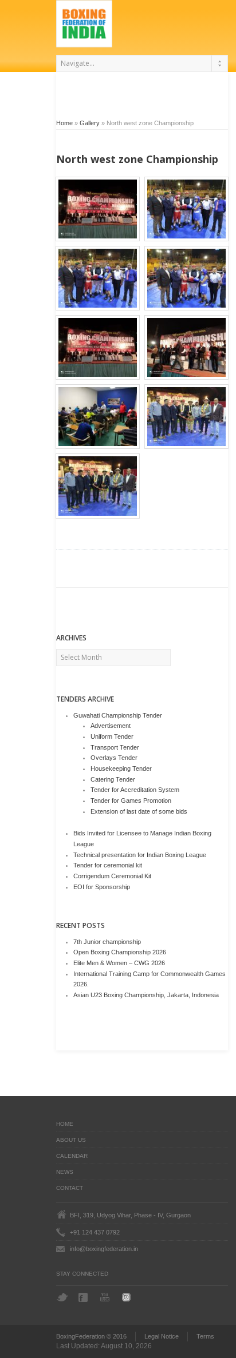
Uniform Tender (112, 736)
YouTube (106, 1297)
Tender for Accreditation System (135, 789)
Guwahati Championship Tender (117, 715)
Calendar (72, 1156)
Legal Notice (161, 1336)
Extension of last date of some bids (139, 811)
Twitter (62, 1297)
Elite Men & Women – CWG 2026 (119, 962)
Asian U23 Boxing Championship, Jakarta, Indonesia (146, 994)
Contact (69, 1188)
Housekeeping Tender (121, 768)
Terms (205, 1336)
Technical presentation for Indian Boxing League (139, 854)
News (64, 1172)
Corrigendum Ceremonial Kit (112, 876)
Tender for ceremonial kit (107, 865)
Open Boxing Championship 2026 (119, 952)
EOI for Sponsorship (101, 886)
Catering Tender (113, 779)
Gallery (90, 123)
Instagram (128, 1297)
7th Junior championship (107, 941)
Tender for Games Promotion (131, 800)
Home (64, 123)
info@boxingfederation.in (104, 1248)
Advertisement (111, 725)
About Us (71, 1140)
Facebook (84, 1297)
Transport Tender (115, 747)
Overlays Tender (114, 757)
